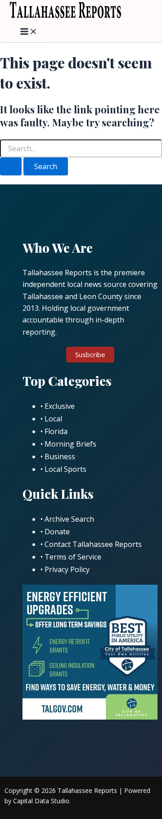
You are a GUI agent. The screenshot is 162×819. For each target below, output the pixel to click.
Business (60, 456)
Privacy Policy (67, 569)
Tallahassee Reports (87, 790)
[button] (90, 355)
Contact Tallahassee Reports (93, 544)
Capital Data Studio (41, 801)
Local (53, 419)
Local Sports (65, 469)
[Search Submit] (11, 166)
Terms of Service (73, 557)
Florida (56, 431)
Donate (57, 532)
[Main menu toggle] (29, 32)
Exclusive (60, 406)
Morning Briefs (70, 444)
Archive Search (69, 519)
